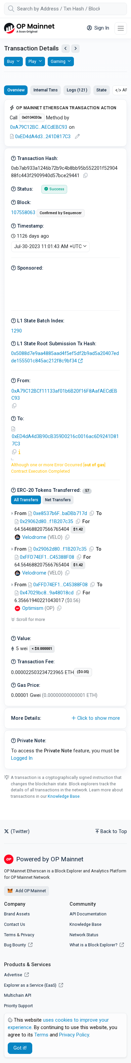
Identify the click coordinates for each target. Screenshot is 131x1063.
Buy (10, 61)
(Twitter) (19, 831)
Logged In (22, 758)
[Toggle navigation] (121, 28)
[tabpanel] (65, 434)
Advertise (13, 974)
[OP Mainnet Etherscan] (29, 28)
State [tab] (101, 89)
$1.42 (78, 529)
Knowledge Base (64, 796)
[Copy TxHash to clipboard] (85, 176)
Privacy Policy (74, 1035)
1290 (16, 331)
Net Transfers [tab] (58, 500)
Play (32, 61)
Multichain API (17, 995)
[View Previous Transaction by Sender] (65, 48)
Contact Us (14, 924)
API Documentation (88, 913)
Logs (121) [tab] (77, 89)
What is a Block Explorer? (94, 944)
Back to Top (113, 831)
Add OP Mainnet (30, 890)
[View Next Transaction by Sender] (75, 48)
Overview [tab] (16, 89)
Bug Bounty (15, 944)
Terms (10, 934)
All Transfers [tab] (26, 500)
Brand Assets (17, 913)
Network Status (84, 934)
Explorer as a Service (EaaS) (30, 985)
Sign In (101, 28)
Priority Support (18, 1005)
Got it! (20, 1048)
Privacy (27, 934)
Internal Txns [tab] (46, 89)
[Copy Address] (14, 406)
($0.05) (83, 672)
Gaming (58, 61)
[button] (65, 718)
